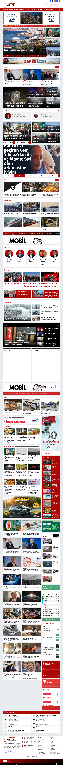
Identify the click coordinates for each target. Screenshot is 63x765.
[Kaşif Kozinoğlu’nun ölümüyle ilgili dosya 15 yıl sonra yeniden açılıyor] (12, 596)
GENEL (39, 738)
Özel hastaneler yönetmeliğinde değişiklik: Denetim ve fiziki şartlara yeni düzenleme (31, 570)
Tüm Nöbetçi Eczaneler (51, 708)
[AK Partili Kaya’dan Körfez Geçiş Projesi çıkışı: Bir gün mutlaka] (13, 74)
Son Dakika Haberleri (28, 745)
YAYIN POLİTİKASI (54, 752)
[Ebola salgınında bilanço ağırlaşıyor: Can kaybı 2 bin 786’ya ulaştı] (12, 648)
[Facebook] (4, 752)
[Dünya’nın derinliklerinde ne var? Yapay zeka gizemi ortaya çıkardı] (31, 596)
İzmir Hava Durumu (28, 738)
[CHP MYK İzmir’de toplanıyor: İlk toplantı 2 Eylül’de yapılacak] (12, 613)
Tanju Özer (14, 113)
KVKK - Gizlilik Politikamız (50, 764)
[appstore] (28, 756)
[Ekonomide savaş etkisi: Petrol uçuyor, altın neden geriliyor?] (40, 329)
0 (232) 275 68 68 (48, 694)
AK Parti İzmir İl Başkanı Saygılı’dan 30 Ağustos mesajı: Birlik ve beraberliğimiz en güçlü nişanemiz (12, 675)
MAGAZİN (42, 9)
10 (29, 55)
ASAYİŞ (16, 9)
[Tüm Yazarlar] (58, 110)
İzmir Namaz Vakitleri (28, 740)
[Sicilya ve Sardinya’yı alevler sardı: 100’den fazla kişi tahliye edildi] (31, 648)
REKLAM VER (41, 752)
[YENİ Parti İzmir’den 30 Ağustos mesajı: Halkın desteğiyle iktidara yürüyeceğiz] (50, 74)
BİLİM (24, 586)
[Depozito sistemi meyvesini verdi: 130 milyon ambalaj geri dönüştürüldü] (12, 525)
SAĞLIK (25, 568)
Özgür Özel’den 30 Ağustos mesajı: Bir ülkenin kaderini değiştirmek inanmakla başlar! (12, 570)
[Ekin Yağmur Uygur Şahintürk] (36, 115)
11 (32, 55)
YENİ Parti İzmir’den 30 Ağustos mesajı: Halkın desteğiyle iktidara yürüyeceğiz (48, 83)
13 (38, 55)
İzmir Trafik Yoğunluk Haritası (30, 741)
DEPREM (7, 350)
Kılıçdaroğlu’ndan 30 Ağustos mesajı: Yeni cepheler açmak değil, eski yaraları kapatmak (31, 83)
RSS (5, 761)
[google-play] (34, 756)
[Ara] (59, 5)
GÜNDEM (27, 9)
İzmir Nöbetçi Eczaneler (29, 737)
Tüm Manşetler (27, 744)
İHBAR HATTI (10, 9)
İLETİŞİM (41, 5)
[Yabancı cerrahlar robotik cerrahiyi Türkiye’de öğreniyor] (12, 579)
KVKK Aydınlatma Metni (55, 753)
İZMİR (4, 9)
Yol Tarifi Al (55, 694)
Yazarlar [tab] (7, 110)
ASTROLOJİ (52, 741)
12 (35, 55)
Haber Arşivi (26, 746)
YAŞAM (5, 532)
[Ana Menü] (59, 9)
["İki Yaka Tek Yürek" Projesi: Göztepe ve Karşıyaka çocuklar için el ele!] (40, 339)
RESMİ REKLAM (50, 9)
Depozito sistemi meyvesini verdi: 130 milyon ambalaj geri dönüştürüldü (11, 534)
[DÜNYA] (58, 350)
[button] (57, 26)
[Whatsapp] (15, 752)
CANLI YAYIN (54, 5)
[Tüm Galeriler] (58, 302)
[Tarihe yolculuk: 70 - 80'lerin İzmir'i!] (36, 312)
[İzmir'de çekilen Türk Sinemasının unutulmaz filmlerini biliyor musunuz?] (36, 318)
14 (41, 55)
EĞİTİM (39, 744)
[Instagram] (8, 752)
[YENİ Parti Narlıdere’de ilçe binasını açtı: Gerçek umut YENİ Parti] (31, 613)
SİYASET (33, 9)
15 (43, 55)
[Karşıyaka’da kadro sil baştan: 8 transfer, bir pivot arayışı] (31, 187)
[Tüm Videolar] (58, 325)
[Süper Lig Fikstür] (58, 623)
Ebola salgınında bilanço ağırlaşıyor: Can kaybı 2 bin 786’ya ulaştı (12, 657)
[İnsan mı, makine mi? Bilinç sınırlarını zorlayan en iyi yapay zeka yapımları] (36, 306)
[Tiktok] (13, 752)
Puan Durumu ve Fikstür (29, 742)
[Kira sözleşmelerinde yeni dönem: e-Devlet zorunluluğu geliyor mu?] (31, 525)
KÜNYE (47, 5)
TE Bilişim (58, 761)
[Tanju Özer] (8, 115)
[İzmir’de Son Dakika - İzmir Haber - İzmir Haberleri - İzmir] (9, 5)
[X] (6, 752)
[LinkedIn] (11, 752)
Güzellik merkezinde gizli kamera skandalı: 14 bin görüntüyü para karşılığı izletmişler (11, 639)
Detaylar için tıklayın (51, 619)
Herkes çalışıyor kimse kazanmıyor (18, 116)
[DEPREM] (29, 350)
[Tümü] (58, 247)
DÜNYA (35, 350)
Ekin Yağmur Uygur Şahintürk (47, 113)
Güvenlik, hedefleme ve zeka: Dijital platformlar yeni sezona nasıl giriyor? (49, 116)
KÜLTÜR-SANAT (53, 744)
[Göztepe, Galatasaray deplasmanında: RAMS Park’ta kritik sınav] (50, 187)
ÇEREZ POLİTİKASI (42, 753)
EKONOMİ (21, 9)
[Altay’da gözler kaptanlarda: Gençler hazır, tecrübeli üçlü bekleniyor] (13, 187)
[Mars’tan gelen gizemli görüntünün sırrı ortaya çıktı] (31, 579)
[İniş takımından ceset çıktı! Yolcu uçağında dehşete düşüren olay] (31, 630)
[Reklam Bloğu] (31, 17)
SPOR (37, 9)
